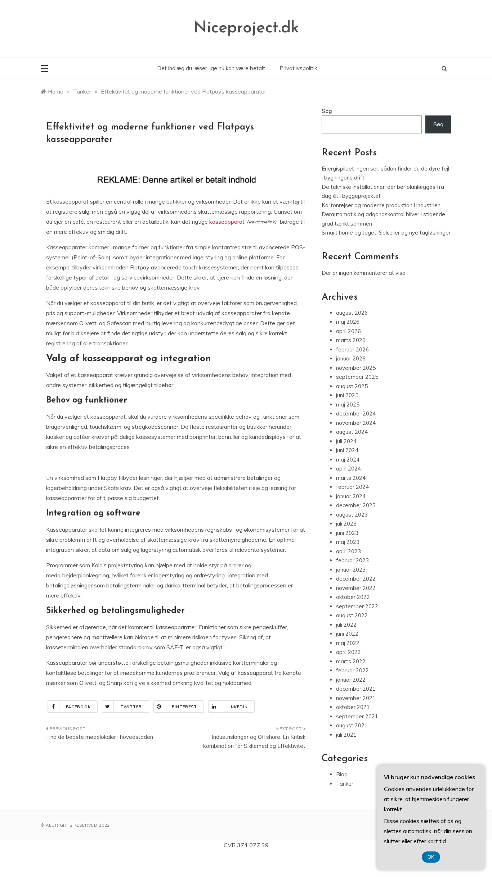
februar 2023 (352, 560)
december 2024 (356, 413)
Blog (342, 774)
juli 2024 (346, 441)
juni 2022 (347, 633)
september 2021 (357, 716)
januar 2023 (351, 569)
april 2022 (348, 652)
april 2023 (348, 551)
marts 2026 (351, 340)
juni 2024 (347, 450)
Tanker (344, 783)
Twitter (131, 706)
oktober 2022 (353, 597)
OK (431, 857)
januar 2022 (351, 679)
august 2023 (352, 514)
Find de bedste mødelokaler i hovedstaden (99, 736)
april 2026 (348, 331)
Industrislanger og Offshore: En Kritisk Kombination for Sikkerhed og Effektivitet (253, 741)
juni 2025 (347, 395)
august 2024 (352, 431)
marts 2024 (351, 477)
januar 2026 (351, 358)
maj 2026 (347, 321)
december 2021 (356, 688)
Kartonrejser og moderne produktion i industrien (381, 205)
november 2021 (356, 698)
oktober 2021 (353, 707)
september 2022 (357, 606)
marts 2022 (351, 661)
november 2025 (356, 367)
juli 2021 (346, 734)
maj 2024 (347, 459)
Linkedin (237, 706)
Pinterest (184, 706)
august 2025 (352, 386)
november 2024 (356, 422)
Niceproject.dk (246, 28)
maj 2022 (347, 643)
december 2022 (356, 578)
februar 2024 (352, 486)
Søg (327, 111)
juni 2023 (347, 533)
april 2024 (348, 468)
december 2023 (356, 505)
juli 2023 (346, 523)
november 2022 (356, 588)
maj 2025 (347, 404)
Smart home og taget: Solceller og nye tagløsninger (386, 232)
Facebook (78, 706)
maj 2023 (347, 542)
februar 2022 (352, 670)
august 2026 (352, 312)
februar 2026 (352, 349)
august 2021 (352, 725)
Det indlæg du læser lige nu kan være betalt (211, 68)
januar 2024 (351, 496)
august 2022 (352, 615)
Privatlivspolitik (298, 68)
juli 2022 (346, 624)
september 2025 (357, 376)
